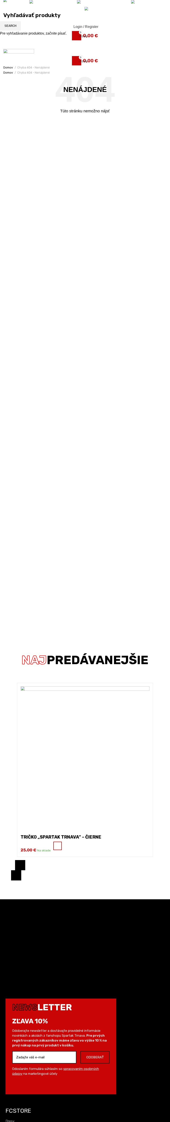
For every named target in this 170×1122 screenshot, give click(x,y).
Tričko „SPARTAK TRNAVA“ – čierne (61, 837)
